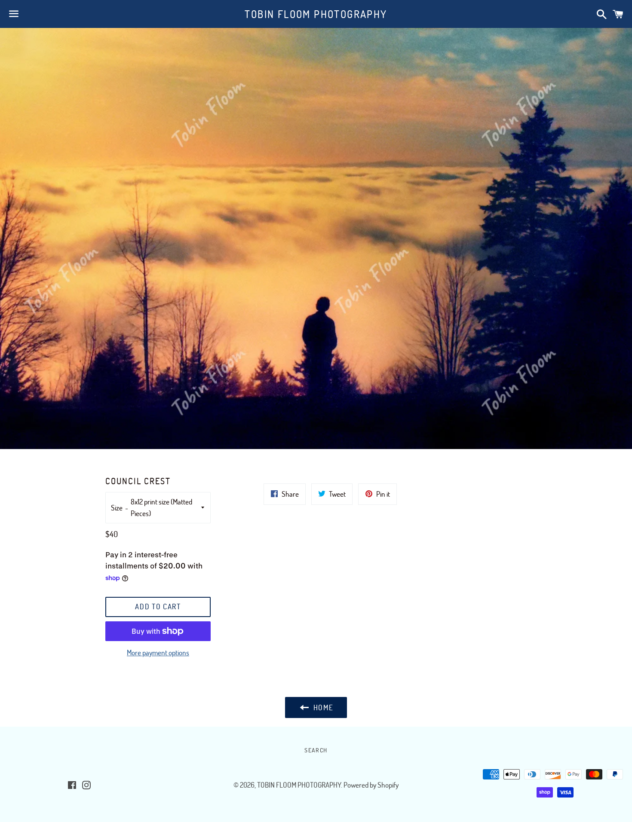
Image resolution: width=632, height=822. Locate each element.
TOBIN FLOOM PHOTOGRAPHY (316, 14)
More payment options (158, 652)
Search (315, 750)
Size (117, 508)
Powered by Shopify (371, 785)
